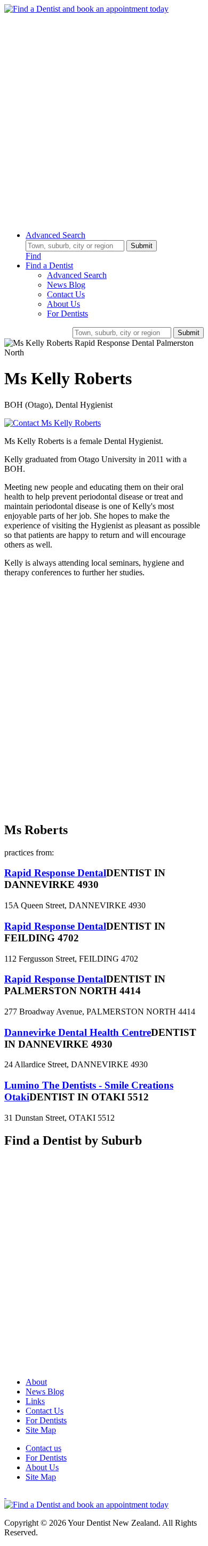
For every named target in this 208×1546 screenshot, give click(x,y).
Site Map (41, 1429)
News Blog (66, 284)
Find (33, 255)
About (36, 1381)
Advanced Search (55, 235)
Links (35, 1401)
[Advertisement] (104, 118)
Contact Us (66, 294)
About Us (63, 303)
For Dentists (67, 313)
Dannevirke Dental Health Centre (77, 1032)
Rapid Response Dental (55, 872)
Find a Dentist (49, 265)
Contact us (43, 1448)
